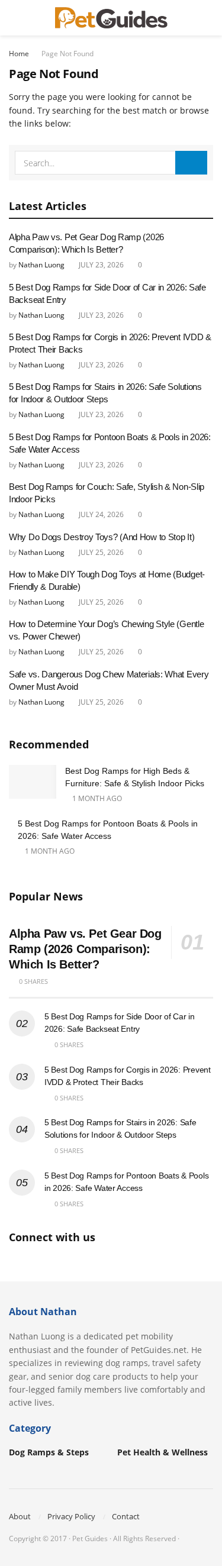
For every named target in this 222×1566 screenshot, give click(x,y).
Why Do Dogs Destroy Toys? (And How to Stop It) (101, 537)
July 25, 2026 (100, 552)
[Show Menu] (14, 17)
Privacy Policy (71, 1516)
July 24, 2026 (100, 514)
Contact (126, 1516)
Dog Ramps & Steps (49, 1452)
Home (19, 54)
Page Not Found (67, 54)
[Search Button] (208, 17)
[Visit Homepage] (111, 17)
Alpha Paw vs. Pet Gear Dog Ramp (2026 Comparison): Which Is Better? (85, 949)
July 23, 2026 (100, 265)
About (20, 1516)
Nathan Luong (41, 265)
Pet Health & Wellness (162, 1452)
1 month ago (96, 798)
